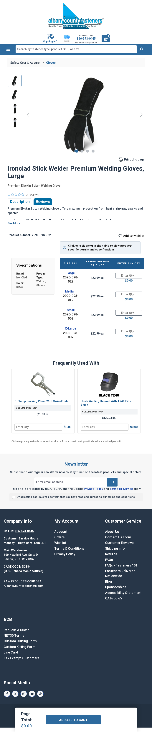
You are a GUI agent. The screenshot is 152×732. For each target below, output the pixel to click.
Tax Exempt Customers (21, 658)
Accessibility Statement (123, 593)
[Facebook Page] (7, 694)
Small (71, 310)
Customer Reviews (119, 543)
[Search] (141, 49)
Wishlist (60, 543)
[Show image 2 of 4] (81, 151)
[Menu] (8, 49)
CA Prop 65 (113, 598)
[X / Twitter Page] (15, 694)
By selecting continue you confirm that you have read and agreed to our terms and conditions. (76, 497)
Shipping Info (115, 548)
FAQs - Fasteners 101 (121, 565)
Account (60, 532)
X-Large (70, 328)
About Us (112, 532)
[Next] (141, 115)
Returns (111, 554)
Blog (108, 581)
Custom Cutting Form (20, 641)
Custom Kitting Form (19, 647)
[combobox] (76, 49)
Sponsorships (115, 587)
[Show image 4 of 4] (93, 151)
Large (71, 273)
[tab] (20, 201)
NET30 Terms (14, 635)
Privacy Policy (93, 489)
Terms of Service (121, 489)
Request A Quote (16, 630)
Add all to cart (73, 720)
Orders (59, 537)
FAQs (109, 560)
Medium (70, 291)
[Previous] (28, 115)
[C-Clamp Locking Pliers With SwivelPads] (42, 384)
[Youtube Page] (32, 694)
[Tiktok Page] (40, 694)
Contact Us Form (118, 537)
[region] (76, 114)
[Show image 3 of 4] (87, 151)
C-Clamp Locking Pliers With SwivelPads (41, 401)
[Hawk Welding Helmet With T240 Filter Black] (109, 384)
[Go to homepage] (76, 16)
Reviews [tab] (43, 201)
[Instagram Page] (23, 694)
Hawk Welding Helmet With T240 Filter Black (107, 403)
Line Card (11, 652)
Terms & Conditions (69, 548)
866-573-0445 (86, 38)
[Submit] (112, 482)
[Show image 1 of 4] (76, 151)
